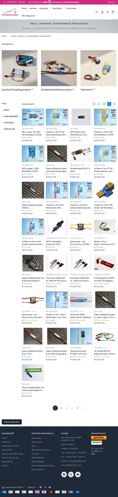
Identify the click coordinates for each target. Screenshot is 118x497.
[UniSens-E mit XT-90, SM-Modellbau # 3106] (105, 117)
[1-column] (94, 104)
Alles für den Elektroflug (12, 454)
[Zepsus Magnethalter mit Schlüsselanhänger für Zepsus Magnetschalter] (33, 372)
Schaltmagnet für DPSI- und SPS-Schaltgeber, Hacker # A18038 (104, 279)
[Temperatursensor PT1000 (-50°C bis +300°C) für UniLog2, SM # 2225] (81, 336)
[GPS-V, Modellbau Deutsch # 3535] (57, 226)
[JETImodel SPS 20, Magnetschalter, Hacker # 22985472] (105, 336)
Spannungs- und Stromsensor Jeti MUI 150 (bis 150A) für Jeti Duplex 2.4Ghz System (80, 243)
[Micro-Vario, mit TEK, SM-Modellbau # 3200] (33, 117)
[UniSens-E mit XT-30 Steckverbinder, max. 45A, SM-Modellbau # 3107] (105, 153)
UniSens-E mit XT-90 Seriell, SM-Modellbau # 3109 (104, 206)
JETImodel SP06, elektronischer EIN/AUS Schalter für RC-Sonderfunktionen (80, 316)
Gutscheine (71, 8)
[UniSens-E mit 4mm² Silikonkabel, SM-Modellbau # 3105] (57, 190)
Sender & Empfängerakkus (17, 89)
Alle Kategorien (28, 16)
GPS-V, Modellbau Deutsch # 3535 (54, 242)
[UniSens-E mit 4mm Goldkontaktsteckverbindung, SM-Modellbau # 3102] (81, 190)
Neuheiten (57, 8)
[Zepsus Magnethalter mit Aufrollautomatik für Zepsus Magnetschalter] (33, 263)
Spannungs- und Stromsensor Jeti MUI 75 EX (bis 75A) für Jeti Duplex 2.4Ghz (33, 316)
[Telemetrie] (98, 68)
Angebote (43, 8)
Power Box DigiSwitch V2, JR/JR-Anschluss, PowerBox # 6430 (79, 279)
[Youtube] (78, 474)
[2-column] (99, 104)
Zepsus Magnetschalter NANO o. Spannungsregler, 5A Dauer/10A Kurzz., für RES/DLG (32, 206)
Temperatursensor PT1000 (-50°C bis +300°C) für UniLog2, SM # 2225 (79, 352)
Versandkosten (38, 469)
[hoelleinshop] (10, 12)
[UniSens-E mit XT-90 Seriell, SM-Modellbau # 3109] (105, 190)
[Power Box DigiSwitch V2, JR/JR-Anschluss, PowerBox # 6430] (81, 263)
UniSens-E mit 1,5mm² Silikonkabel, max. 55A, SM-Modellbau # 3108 (56, 316)
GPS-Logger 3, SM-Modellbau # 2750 (30, 169)
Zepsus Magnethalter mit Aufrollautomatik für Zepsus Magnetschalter (33, 279)
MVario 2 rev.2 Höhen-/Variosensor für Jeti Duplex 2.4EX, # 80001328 (104, 243)
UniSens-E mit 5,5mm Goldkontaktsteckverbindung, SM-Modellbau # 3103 (33, 243)
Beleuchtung (7, 461)
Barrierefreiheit (38, 461)
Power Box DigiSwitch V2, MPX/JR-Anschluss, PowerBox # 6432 (56, 279)
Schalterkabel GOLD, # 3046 (80, 169)
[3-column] (104, 104)
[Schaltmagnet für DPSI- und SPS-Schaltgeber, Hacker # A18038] (105, 263)
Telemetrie (87, 89)
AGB (33, 446)
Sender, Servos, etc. (10, 457)
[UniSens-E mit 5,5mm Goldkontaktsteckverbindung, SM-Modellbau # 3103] (33, 226)
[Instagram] (49, 4)
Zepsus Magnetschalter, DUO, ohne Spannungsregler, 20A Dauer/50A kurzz (32, 352)
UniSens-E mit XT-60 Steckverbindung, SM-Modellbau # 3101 (56, 133)
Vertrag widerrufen (11, 422)
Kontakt (33, 8)
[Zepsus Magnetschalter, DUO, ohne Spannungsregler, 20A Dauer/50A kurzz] (33, 336)
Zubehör (5, 465)
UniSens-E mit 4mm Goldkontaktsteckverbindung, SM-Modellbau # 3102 (81, 206)
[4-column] (109, 104)
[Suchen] (97, 12)
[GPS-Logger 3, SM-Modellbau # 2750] (33, 153)
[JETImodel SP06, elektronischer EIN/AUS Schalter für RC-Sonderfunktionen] (81, 299)
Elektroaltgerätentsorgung (43, 465)
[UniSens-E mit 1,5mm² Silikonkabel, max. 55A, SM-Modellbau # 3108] (57, 299)
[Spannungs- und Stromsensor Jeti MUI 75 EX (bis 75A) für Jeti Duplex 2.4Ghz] (33, 299)
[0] (113, 12)
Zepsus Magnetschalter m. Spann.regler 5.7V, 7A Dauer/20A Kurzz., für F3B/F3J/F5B (104, 316)
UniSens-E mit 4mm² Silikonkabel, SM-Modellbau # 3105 (55, 206)
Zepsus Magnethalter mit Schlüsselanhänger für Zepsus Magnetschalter (33, 389)
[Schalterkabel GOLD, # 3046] (81, 153)
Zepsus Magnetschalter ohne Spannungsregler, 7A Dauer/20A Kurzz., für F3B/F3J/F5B (57, 170)
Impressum (36, 438)
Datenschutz (37, 442)
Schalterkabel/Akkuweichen (57, 89)
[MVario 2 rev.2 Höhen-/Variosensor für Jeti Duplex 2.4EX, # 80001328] (105, 226)
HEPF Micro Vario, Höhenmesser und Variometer (78, 133)
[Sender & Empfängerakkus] (20, 68)
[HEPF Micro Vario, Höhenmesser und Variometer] (81, 117)
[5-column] (114, 104)
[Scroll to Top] (113, 484)
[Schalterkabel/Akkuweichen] (59, 68)
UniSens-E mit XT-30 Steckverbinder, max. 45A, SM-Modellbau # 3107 (103, 170)
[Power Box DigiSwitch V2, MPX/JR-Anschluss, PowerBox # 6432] (57, 263)
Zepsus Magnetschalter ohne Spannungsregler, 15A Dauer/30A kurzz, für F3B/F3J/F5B (56, 352)
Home (24, 8)
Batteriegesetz (38, 457)
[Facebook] (64, 474)
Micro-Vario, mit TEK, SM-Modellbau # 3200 (31, 133)
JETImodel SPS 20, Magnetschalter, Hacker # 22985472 (104, 352)
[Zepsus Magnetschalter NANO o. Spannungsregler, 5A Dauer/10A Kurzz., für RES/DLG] (33, 190)
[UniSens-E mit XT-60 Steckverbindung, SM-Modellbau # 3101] (57, 117)
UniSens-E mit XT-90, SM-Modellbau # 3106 (103, 133)
